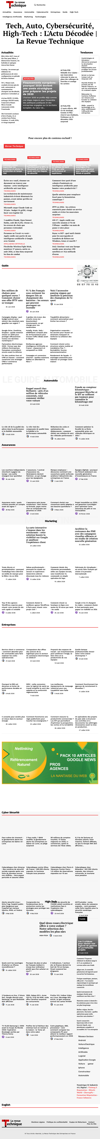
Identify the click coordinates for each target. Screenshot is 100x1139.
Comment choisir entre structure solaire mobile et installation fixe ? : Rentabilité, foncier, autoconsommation (61, 348)
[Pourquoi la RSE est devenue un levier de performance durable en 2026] (13, 674)
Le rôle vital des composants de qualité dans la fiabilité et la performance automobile (37, 430)
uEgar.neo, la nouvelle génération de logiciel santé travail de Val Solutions (87, 972)
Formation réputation (87, 1095)
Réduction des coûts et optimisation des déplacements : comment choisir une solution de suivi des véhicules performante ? (62, 431)
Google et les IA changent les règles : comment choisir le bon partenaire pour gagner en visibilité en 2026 (86, 606)
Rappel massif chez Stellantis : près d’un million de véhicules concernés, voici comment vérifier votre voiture (37, 394)
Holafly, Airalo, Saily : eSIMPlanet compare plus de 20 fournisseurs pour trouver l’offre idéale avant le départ (37, 335)
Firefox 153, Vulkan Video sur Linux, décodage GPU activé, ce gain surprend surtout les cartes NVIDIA (61, 998)
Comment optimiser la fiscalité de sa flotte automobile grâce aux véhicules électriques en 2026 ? (84, 431)
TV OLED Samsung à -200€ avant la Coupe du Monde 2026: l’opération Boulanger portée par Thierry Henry (13, 1030)
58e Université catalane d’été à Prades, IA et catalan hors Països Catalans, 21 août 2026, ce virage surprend (10, 118)
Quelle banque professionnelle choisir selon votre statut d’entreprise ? (84, 653)
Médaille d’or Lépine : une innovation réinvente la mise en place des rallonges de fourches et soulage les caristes (69, 78)
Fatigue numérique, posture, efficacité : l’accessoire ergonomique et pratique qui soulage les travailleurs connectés (87, 983)
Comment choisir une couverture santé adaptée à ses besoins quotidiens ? (62, 504)
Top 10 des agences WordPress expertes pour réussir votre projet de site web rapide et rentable (13, 606)
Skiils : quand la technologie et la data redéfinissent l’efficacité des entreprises (88, 109)
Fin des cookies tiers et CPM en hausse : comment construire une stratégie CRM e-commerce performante (13, 359)
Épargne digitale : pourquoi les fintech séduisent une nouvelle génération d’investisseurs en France (86, 473)
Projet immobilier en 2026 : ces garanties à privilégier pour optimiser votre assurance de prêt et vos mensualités (86, 506)
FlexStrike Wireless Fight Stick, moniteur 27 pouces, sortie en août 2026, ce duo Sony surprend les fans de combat (18, 250)
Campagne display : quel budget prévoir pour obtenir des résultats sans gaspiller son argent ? (13, 320)
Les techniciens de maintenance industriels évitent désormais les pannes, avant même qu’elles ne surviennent (18, 197)
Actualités (29, 79)
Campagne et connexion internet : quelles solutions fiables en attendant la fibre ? (37, 358)
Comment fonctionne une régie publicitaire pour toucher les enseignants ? (37, 719)
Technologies (9, 159)
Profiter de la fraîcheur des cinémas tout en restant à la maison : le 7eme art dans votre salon (37, 1029)
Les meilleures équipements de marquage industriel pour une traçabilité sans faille (62, 687)
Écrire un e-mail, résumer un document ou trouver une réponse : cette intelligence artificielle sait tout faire (16, 184)
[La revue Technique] (13, 1123)
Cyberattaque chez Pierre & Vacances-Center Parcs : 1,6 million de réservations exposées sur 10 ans (62, 870)
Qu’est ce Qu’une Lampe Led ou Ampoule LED (88, 77)
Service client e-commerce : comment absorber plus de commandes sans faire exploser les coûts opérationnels (13, 654)
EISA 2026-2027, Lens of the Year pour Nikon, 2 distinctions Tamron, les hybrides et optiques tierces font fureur (10, 60)
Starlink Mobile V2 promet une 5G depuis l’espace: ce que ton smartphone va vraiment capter (89, 86)
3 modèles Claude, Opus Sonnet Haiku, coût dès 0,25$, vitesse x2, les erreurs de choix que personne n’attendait (18, 224)
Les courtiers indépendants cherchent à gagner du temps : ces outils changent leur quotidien (13, 473)
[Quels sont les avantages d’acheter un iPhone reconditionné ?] (13, 952)
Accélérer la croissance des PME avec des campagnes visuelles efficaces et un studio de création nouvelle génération (86, 534)
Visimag (91, 1087)
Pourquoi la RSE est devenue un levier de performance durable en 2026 (12, 687)
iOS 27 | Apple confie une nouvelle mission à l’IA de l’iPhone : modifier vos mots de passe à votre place (66, 224)
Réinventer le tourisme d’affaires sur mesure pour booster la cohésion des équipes (89, 98)
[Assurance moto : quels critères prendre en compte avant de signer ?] (13, 492)
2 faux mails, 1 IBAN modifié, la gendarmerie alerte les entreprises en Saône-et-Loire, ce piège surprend (36, 842)
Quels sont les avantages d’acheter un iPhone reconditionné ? (12, 965)
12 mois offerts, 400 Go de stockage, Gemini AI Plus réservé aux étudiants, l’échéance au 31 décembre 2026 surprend (70, 115)
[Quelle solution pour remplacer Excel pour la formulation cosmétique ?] (91, 198)
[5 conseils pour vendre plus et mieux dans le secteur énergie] (13, 706)
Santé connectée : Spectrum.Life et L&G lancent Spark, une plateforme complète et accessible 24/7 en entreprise (87, 1025)
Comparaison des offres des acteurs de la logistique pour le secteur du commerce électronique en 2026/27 (37, 654)
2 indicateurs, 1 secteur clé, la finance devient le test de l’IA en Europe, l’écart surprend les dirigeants (60, 967)
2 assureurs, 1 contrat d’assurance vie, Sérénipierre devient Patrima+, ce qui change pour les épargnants (36, 474)
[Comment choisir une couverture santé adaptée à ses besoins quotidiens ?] (62, 492)
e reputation (87, 1088)
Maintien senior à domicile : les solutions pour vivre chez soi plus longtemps (87, 1003)
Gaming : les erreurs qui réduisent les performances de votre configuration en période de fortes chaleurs (10, 73)
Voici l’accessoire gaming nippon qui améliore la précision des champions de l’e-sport (61, 295)
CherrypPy (88, 1092)
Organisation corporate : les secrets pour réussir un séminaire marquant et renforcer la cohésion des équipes (61, 335)
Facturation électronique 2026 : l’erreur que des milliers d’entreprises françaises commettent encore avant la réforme (12, 348)
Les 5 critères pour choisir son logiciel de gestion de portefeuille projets (87, 945)
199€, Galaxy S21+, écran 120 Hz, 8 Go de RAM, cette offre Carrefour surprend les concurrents (37, 998)
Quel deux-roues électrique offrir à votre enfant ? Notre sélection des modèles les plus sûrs (56, 927)
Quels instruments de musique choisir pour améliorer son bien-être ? (86, 994)
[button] (39, 4)
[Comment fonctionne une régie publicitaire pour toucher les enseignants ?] (37, 706)
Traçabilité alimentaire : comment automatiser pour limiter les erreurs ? (61, 319)
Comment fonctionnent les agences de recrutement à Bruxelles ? (86, 686)
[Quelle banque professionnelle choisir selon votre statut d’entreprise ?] (86, 639)
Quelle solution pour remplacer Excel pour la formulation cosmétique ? (66, 197)
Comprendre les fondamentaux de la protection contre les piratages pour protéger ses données (37, 906)
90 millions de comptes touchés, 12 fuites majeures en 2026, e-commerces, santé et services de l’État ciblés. (61, 842)
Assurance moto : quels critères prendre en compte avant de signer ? (13, 504)
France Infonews (84, 1097)
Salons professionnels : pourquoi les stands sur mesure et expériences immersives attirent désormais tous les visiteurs (37, 571)
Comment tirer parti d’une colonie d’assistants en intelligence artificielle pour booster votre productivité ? (65, 184)
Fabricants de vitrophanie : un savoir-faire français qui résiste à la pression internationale (86, 570)
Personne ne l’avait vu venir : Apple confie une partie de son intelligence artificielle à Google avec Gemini (18, 237)
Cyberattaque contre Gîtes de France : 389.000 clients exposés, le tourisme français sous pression (37, 870)
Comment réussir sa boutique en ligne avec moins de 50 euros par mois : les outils (62, 606)
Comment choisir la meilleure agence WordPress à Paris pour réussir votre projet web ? (37, 606)
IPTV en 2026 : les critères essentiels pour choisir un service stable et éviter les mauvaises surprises (67, 211)
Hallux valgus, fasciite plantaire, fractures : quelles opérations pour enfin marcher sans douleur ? (87, 1013)
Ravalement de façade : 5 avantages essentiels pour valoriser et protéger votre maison (61, 358)
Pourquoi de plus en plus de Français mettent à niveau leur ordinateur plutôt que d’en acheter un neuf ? (37, 967)
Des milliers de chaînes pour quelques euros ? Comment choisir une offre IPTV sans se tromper (12, 296)
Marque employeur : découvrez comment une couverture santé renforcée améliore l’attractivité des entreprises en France (62, 474)
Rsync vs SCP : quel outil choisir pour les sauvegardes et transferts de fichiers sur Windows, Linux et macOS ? (66, 237)
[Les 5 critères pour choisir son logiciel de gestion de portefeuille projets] (87, 937)
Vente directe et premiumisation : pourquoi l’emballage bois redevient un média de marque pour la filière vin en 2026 (13, 571)
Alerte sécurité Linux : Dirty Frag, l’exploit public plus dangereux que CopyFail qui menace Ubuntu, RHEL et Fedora (12, 906)
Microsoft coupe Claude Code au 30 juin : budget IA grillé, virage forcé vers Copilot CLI (18, 210)
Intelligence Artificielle (14, 244)
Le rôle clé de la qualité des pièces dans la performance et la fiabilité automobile (13, 429)
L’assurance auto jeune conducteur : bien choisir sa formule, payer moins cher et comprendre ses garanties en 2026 (36, 506)
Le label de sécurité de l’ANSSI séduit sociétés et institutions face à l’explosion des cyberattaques (62, 906)
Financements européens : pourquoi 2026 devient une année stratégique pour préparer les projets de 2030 (40, 88)
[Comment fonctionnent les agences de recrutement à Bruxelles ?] (86, 674)
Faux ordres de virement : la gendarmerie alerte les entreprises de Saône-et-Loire (12, 841)
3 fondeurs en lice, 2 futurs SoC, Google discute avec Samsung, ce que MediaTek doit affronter (13, 998)
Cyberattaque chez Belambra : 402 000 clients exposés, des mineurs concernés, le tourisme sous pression (86, 871)
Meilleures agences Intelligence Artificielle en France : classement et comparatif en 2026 (37, 347)
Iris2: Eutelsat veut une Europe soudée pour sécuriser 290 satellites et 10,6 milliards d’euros (66, 250)
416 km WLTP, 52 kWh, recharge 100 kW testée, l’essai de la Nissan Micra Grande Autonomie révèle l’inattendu (10, 103)
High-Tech (43, 935)
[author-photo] (3, 306)
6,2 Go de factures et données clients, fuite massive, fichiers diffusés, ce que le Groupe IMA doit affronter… (86, 842)
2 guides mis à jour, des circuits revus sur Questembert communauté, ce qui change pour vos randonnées (36, 322)
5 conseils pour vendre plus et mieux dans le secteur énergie (13, 719)
